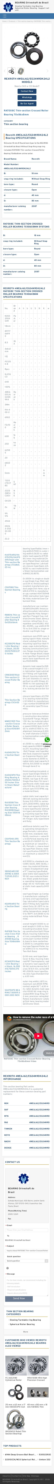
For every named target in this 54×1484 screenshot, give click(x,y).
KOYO (7, 1135)
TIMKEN (8, 1129)
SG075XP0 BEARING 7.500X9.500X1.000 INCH (12, 993)
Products (12, 21)
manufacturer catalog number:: (15, 208)
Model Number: (11, 164)
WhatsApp (27, 97)
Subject (10, 1246)
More (25, 1332)
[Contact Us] (47, 742)
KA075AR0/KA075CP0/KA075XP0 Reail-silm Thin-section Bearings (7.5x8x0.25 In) (12, 561)
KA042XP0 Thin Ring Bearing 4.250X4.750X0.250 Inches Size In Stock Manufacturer (12, 781)
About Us (6, 1476)
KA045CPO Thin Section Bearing (12, 755)
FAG (6, 1122)
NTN (6, 1116)
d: (5, 195)
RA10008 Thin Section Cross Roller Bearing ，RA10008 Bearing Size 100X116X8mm (12, 809)
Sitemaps (35, 1476)
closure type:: (10, 190)
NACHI (7, 1141)
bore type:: (9, 184)
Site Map (26, 1476)
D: (5, 201)
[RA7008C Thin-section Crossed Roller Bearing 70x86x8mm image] (27, 49)
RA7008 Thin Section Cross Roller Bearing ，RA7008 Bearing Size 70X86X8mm (12, 937)
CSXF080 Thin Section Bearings (12, 590)
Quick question (13, 1257)
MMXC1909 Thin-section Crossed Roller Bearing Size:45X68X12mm (12, 726)
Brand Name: (10, 159)
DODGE (8, 1148)
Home (4, 21)
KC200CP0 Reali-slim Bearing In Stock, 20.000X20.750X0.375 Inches (12, 649)
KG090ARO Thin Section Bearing (12, 906)
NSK (6, 1103)
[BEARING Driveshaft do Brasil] (8, 6)
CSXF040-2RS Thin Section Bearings (12, 841)
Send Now (19, 1298)
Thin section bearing (25, 21)
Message (10, 1274)
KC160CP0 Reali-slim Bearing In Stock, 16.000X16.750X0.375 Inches (12, 966)
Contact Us (16, 1476)
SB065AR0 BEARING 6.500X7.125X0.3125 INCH (12, 875)
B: (5, 173)
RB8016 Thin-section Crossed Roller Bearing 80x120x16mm (12, 619)
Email (9, 1225)
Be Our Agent (27, 104)
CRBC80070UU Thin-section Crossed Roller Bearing (12, 679)
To (8, 1236)
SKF (6, 1110)
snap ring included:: (13, 179)
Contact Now (27, 91)
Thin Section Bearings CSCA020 (12, 702)
